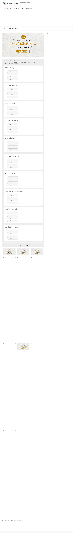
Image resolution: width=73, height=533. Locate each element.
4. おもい (11, 79)
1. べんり (11, 213)
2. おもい (11, 91)
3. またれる (11, 182)
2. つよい (11, 74)
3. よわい (11, 94)
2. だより (11, 215)
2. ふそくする (11, 233)
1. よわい (11, 71)
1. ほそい (11, 124)
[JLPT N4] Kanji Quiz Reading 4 (36, 527)
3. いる (10, 200)
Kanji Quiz (9, 8)
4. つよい (11, 96)
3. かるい (11, 76)
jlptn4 (6, 520)
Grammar (18, 8)
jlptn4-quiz (10, 520)
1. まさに (11, 159)
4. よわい (11, 114)
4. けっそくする (12, 238)
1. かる (10, 195)
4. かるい (11, 131)
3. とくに (11, 164)
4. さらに (11, 167)
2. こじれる (11, 180)
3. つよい (11, 129)
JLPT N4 (18, 523)
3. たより (11, 218)
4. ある (10, 202)
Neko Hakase (6, 523)
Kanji (14, 8)
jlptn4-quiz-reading (18, 520)
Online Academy (28, 8)
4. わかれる (11, 185)
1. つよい (11, 106)
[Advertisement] (36, 18)
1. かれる (11, 177)
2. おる (10, 197)
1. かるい (11, 89)
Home (5, 8)
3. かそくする (11, 235)
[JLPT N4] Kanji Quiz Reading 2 (10, 527)
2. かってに (11, 162)
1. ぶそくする (11, 230)
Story (23, 8)
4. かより (11, 220)
